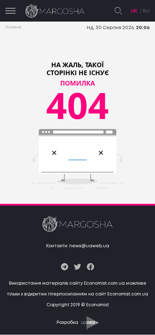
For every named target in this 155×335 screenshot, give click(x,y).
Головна (13, 27)
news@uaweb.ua (89, 246)
